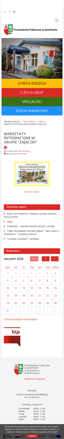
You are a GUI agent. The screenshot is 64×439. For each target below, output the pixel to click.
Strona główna (29, 121)
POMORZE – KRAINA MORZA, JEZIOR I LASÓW (31, 226)
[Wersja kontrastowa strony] (14, 11)
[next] (55, 258)
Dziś (34, 258)
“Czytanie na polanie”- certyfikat (23, 238)
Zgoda (32, 435)
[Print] (5, 148)
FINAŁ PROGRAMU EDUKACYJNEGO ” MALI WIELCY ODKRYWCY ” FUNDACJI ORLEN (31, 233)
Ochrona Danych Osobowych (20, 319)
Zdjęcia (41, 121)
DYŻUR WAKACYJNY (32, 110)
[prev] (45, 258)
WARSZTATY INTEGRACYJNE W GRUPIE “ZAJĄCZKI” (20, 138)
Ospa (9, 221)
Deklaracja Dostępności (34, 379)
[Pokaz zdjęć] (32, 191)
